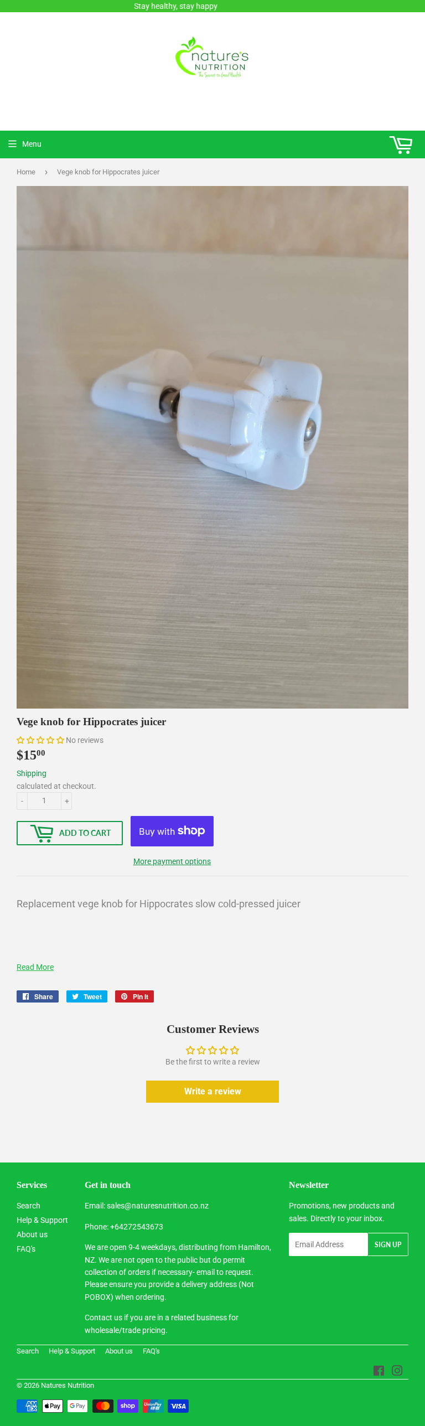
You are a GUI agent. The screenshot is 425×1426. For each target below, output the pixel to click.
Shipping (31, 773)
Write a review (212, 1091)
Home (26, 172)
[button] (40, 740)
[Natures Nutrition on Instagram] (397, 1372)
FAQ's (26, 1248)
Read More (35, 967)
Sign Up (388, 1245)
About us (32, 1234)
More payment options (172, 861)
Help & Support (42, 1220)
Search (28, 1205)
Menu (32, 144)
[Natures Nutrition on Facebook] (379, 1372)
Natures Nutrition (67, 1385)
